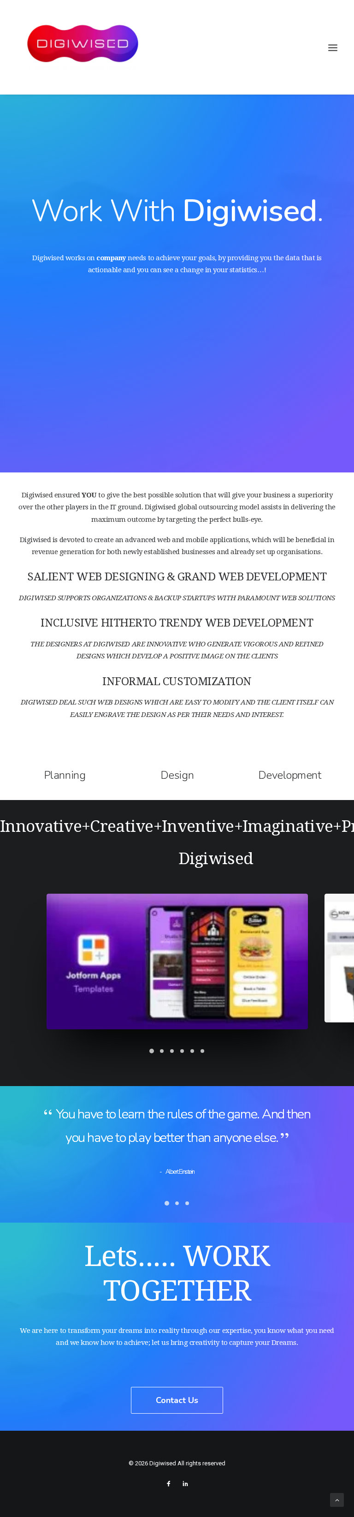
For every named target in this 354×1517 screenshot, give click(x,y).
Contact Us (177, 1400)
